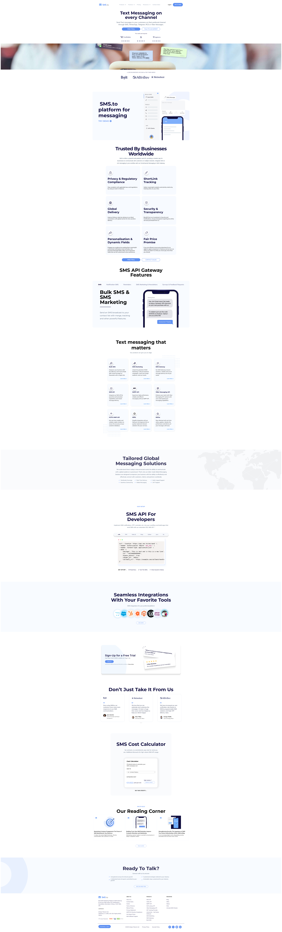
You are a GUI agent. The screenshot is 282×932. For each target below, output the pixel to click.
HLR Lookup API (151, 906)
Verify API (149, 901)
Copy (162, 542)
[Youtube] (176, 927)
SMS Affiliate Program (132, 916)
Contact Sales (150, 260)
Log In (169, 4)
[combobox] (141, 772)
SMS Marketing (137, 367)
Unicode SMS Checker (172, 908)
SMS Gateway (160, 367)
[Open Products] (125, 5)
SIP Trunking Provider (152, 910)
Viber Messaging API (163, 392)
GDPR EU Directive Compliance (134, 912)
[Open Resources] (149, 5)
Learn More (123, 378)
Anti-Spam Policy (130, 914)
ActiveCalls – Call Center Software (153, 913)
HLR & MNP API (114, 417)
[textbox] (141, 772)
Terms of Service (130, 906)
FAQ (167, 906)
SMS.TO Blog (141, 806)
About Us (128, 899)
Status (158, 417)
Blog (167, 899)
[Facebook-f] (169, 927)
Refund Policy (130, 908)
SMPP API (135, 392)
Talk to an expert (151, 29)
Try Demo (103, 121)
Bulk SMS (112, 367)
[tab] (99, 284)
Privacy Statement (131, 910)
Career (128, 903)
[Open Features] (134, 5)
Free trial (131, 29)
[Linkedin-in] (180, 927)
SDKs (134, 417)
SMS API (112, 392)
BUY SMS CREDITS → (141, 790)
